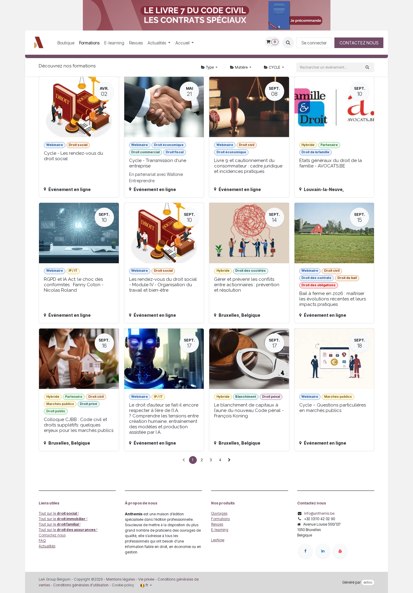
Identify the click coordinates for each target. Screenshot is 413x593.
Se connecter (314, 42)
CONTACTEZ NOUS (359, 42)
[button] (288, 42)
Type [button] (210, 67)
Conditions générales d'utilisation (81, 585)
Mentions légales (120, 579)
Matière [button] (241, 67)
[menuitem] (66, 42)
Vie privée (146, 579)
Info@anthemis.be (319, 513)
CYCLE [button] (274, 67)
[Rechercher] (367, 67)
